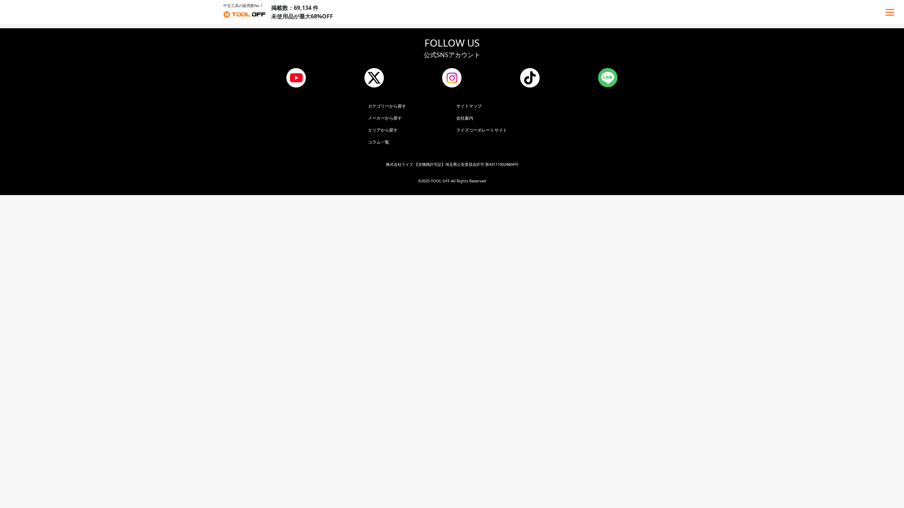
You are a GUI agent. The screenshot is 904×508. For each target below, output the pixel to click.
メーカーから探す (385, 118)
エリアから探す (383, 130)
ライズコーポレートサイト (481, 130)
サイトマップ (469, 106)
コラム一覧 (378, 142)
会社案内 (464, 118)
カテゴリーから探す (387, 106)
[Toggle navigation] (890, 12)
